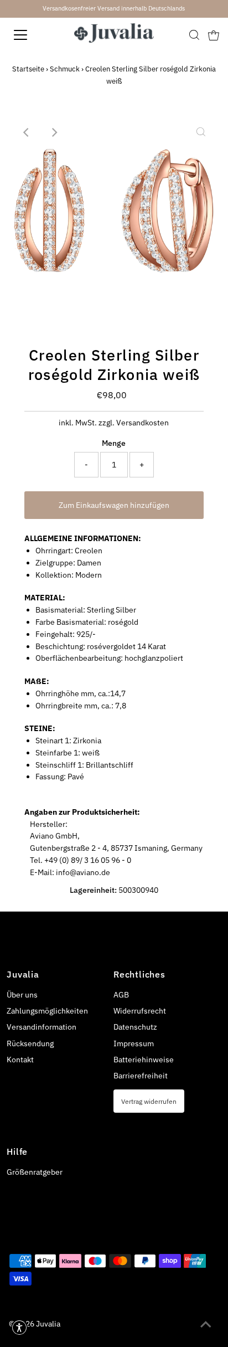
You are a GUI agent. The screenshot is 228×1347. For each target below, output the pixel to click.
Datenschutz (135, 1027)
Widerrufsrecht (139, 1011)
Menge (114, 443)
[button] (19, 1327)
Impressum (133, 1043)
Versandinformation (41, 1027)
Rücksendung (30, 1043)
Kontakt (20, 1060)
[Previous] (27, 132)
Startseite (28, 69)
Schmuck (65, 69)
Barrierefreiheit (140, 1076)
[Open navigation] (31, 35)
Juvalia (48, 1324)
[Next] (54, 132)
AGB (121, 995)
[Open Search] (194, 34)
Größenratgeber (35, 1172)
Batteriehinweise (143, 1060)
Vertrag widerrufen (149, 1101)
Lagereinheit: (93, 890)
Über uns (22, 995)
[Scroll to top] (206, 1325)
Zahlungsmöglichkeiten (47, 1011)
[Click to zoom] (201, 132)
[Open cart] (213, 35)
